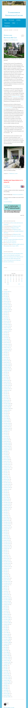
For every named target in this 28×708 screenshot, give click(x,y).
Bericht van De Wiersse (9, 261)
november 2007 (7, 659)
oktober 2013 (6, 545)
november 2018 (7, 444)
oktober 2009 (6, 621)
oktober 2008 (6, 640)
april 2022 (6, 377)
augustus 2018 (7, 449)
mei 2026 (6, 296)
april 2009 (6, 631)
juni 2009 (6, 627)
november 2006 (7, 678)
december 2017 (7, 463)
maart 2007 (6, 672)
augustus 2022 (7, 370)
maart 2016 (6, 497)
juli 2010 (6, 606)
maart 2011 (6, 593)
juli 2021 (6, 392)
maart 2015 (6, 517)
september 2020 (7, 408)
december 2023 (7, 344)
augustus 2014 (7, 528)
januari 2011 (6, 596)
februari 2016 (7, 499)
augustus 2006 (7, 683)
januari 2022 (6, 382)
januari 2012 (6, 579)
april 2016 (6, 495)
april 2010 (6, 611)
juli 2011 (6, 586)
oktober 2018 (6, 446)
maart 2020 (6, 418)
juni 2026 (6, 294)
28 (21, 281)
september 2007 (7, 662)
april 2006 (6, 690)
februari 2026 (7, 301)
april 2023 (6, 357)
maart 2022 (6, 378)
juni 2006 (6, 687)
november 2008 (7, 639)
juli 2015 (6, 510)
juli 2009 (6, 626)
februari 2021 (7, 400)
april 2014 (6, 535)
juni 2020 (6, 413)
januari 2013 (6, 560)
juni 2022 (6, 374)
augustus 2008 (7, 644)
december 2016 (7, 482)
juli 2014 (6, 530)
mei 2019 (6, 434)
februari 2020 (7, 420)
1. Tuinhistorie (11, 173)
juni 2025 (6, 314)
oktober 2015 (6, 505)
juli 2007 (6, 665)
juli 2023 (6, 352)
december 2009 (7, 617)
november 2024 (7, 326)
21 (21, 279)
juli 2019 (6, 431)
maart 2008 (6, 652)
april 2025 (6, 318)
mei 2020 (6, 415)
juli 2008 (6, 645)
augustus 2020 (7, 410)
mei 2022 (6, 375)
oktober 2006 (6, 680)
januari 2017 (6, 481)
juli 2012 (6, 570)
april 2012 (6, 575)
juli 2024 (6, 332)
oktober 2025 (6, 308)
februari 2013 (7, 558)
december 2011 (7, 581)
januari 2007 (6, 675)
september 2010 (7, 603)
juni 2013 (6, 551)
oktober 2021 (6, 387)
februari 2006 (7, 693)
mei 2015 (6, 514)
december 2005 (7, 696)
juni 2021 (6, 393)
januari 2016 (6, 500)
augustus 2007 (7, 664)
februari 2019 (7, 439)
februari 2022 (7, 380)
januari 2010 (6, 616)
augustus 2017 (7, 469)
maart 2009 (6, 632)
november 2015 (7, 504)
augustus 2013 (7, 548)
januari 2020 (6, 421)
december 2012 (7, 561)
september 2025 (7, 309)
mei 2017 (6, 474)
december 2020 (7, 403)
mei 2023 (6, 355)
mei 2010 (6, 609)
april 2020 (6, 416)
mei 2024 (6, 336)
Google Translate (7, 187)
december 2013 (7, 542)
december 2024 (7, 324)
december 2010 (7, 598)
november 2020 (7, 405)
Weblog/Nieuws (7, 26)
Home (5, 20)
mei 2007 (6, 668)
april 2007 (6, 670)
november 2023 (7, 346)
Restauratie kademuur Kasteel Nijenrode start (13, 256)
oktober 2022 (6, 367)
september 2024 (7, 329)
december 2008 (7, 637)
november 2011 (7, 583)
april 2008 (6, 650)
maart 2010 (6, 612)
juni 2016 (6, 492)
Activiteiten (18, 20)
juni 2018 (6, 453)
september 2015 (7, 507)
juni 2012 (6, 571)
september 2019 (7, 428)
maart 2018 (6, 458)
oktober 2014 (6, 525)
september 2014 (7, 527)
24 (10, 281)
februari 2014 (7, 538)
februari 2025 (7, 321)
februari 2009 (7, 634)
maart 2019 (6, 438)
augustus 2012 (7, 568)
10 (10, 278)
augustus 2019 (7, 430)
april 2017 (6, 476)
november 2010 (7, 599)
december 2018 (7, 443)
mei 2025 (6, 316)
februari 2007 (7, 673)
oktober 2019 (6, 426)
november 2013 (7, 543)
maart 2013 (6, 556)
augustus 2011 (7, 584)
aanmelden (6, 198)
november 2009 (7, 619)
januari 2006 (6, 695)
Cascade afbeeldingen (8, 201)
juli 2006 (6, 685)
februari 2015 (7, 519)
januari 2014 (6, 540)
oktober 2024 (6, 327)
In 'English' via (7, 185)
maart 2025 (6, 319)
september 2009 (7, 622)
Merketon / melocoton (11, 242)
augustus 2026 (7, 291)
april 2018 (6, 456)
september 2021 (7, 388)
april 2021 (6, 397)
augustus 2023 (7, 350)
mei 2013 (6, 553)
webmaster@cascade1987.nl (17, 194)
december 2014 (7, 522)
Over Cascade (11, 20)
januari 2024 (6, 342)
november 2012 (7, 563)
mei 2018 (6, 454)
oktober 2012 (6, 565)
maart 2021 (6, 398)
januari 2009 (6, 636)
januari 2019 (6, 441)
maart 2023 (6, 359)
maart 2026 (6, 299)
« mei (8, 284)
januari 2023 (6, 362)
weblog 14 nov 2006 (16, 96)
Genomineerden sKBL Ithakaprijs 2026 (12, 258)
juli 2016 (6, 491)
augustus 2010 (7, 604)
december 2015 (7, 502)
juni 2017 (6, 472)
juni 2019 (6, 433)
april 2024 (6, 337)
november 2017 (7, 464)
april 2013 (6, 555)
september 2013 (7, 547)
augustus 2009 (7, 624)
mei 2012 (6, 573)
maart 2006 (6, 692)
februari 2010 (7, 614)
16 (7, 279)
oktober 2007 (6, 660)
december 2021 (7, 383)
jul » (19, 284)
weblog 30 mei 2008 (8, 107)
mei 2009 (6, 629)
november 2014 (7, 523)
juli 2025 (6, 313)
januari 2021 (6, 402)
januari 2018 (6, 461)
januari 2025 (6, 322)
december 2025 (7, 304)
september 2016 (7, 487)
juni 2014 (6, 532)
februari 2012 (7, 578)
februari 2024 (7, 341)
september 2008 (7, 642)
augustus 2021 (7, 390)
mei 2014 (6, 533)
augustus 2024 (7, 331)
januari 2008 (6, 655)
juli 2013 (6, 550)
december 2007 (7, 657)
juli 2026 (6, 293)
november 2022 (7, 365)
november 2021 (7, 385)
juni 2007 (6, 667)
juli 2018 (6, 451)
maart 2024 (6, 339)
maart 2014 (6, 537)
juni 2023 (6, 354)
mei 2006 (6, 688)
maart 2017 (6, 477)
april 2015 (6, 515)
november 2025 (7, 306)
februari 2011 (7, 594)
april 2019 (6, 436)
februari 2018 (7, 459)
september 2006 (7, 682)
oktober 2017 (6, 466)
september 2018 (7, 448)
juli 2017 (6, 471)
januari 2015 (6, 520)
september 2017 (7, 467)
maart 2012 (6, 576)
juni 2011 (6, 588)
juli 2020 (6, 411)
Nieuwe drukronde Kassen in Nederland (12, 260)
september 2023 (7, 349)
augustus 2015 (7, 509)
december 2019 (7, 423)
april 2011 (6, 591)
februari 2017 (7, 479)
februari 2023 (7, 360)
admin (16, 40)
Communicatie (7, 23)
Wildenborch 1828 (17, 226)
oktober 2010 (6, 601)
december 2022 (7, 364)
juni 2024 (6, 334)
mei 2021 (6, 395)
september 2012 (7, 566)
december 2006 (7, 677)
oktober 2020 (6, 406)
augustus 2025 (7, 311)
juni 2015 (6, 512)
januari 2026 (6, 303)
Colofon (13, 23)
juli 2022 (6, 372)
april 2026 (6, 298)
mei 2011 (6, 589)
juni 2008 (6, 647)
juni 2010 (6, 608)
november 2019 (7, 425)
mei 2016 (6, 494)
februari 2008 (7, 654)
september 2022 (7, 369)
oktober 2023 (6, 347)
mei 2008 (6, 649)
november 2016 (7, 484)
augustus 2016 (7, 489)
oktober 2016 (6, 486)
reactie (15, 173)
